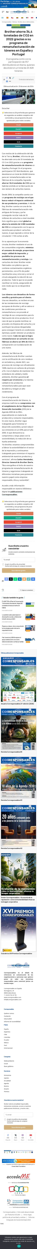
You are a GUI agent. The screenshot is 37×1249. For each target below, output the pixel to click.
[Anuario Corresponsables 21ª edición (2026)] (18, 679)
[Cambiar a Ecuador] (22, 18)
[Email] (24, 579)
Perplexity (18, 146)
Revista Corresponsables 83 (11, 800)
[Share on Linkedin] (20, 579)
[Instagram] (22, 1137)
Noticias (9, 25)
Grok (18, 142)
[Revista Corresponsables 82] (18, 825)
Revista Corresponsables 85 (11, 752)
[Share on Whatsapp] (15, 579)
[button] (13, 77)
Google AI (18, 133)
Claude (18, 125)
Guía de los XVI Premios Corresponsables (16, 953)
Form (2, 1223)
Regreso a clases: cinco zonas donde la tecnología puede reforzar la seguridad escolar (13, 628)
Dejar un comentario (27, 590)
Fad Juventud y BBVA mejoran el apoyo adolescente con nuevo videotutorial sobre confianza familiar (13, 640)
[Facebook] (8, 1137)
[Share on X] (10, 77)
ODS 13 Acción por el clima (18, 27)
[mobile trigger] (3, 11)
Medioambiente (15, 25)
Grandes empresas (25, 25)
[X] (15, 1137)
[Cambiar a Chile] (12, 18)
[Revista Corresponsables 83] (18, 777)
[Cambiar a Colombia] (17, 18)
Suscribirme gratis (18, 570)
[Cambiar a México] (27, 18)
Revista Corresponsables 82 (11, 848)
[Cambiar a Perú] (32, 18)
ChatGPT (19, 129)
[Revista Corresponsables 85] (18, 729)
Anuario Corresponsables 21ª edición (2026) (17, 704)
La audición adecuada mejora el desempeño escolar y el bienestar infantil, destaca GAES (11, 617)
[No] (35, 1242)
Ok (19, 1246)
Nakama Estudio (14, 1215)
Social (28, 619)
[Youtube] (30, 1137)
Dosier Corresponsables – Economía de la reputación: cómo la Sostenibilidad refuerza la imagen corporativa (18, 899)
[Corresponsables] (18, 12)
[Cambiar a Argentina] (2, 18)
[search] (28, 11)
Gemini (18, 137)
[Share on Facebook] (7, 77)
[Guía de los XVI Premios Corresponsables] (18, 929)
